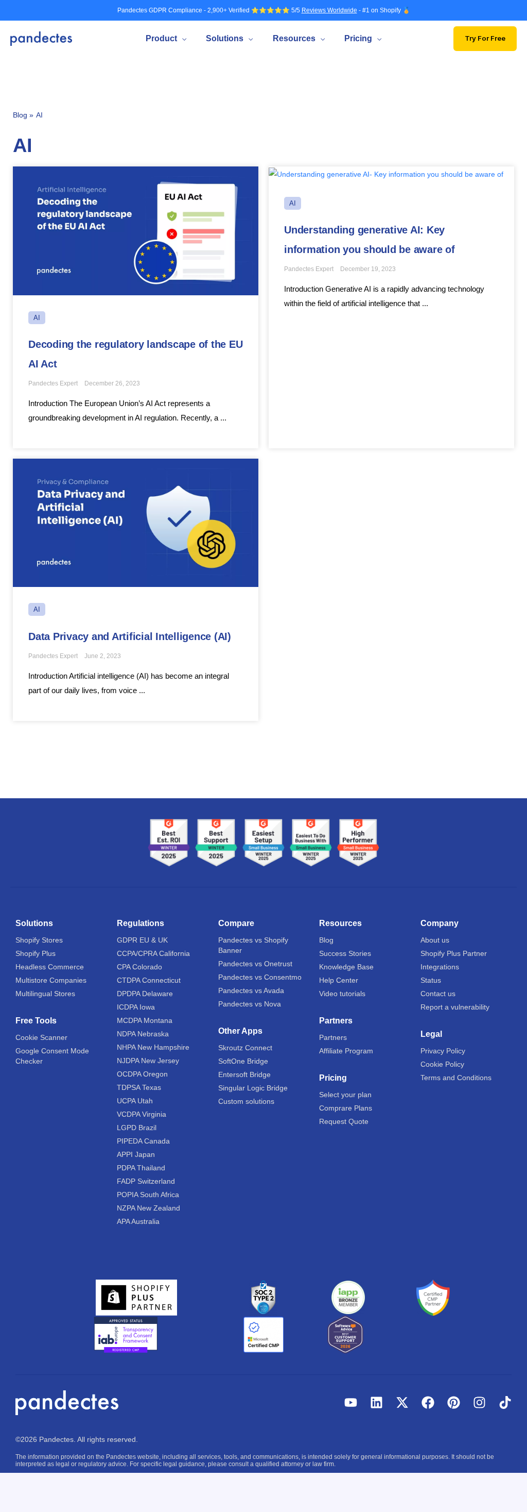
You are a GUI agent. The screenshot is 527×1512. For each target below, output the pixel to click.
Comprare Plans (345, 1108)
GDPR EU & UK (142, 940)
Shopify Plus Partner (453, 953)
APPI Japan (136, 1154)
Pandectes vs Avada (251, 990)
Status (430, 980)
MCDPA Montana (144, 1020)
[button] (181, 39)
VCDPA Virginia (141, 1114)
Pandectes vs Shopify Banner (253, 945)
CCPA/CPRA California (153, 953)
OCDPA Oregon (142, 1074)
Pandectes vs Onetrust (255, 964)
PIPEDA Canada (143, 1141)
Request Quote (343, 1121)
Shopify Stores (39, 940)
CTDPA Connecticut (149, 980)
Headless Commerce (49, 967)
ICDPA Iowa (136, 1007)
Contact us (437, 993)
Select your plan (345, 1094)
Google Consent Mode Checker (52, 1056)
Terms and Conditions (455, 1077)
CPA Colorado (139, 967)
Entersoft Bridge (244, 1074)
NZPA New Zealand (148, 1208)
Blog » (23, 115)
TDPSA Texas (139, 1087)
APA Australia (138, 1221)
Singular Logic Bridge (253, 1088)
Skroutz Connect (245, 1048)
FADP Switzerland (146, 1181)
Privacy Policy (442, 1051)
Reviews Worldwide (329, 10)
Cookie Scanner (41, 1037)
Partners (333, 1037)
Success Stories (345, 953)
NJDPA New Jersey (148, 1060)
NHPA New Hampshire (153, 1047)
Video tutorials (342, 993)
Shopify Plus (35, 953)
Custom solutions (246, 1101)
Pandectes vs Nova (249, 1004)
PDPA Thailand (141, 1168)
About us (434, 940)
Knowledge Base (346, 967)
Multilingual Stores (45, 993)
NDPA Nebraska (143, 1034)
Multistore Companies (50, 980)
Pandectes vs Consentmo (260, 977)
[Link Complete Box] (135, 307)
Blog (326, 940)
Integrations (439, 967)
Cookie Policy (442, 1064)
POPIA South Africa (148, 1194)
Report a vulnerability (454, 1007)
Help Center (338, 980)
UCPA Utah (135, 1101)
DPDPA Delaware (145, 993)
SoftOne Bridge (243, 1061)
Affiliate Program (346, 1051)
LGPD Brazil (136, 1127)
